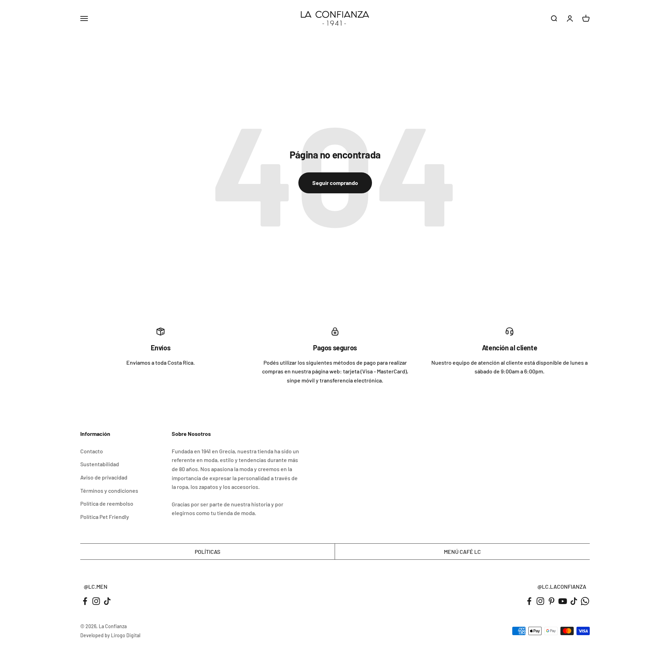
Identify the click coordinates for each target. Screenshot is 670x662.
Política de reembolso (106, 503)
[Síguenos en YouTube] (562, 601)
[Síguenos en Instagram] (96, 601)
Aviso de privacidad (103, 477)
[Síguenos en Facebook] (85, 601)
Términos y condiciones (109, 490)
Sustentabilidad (99, 464)
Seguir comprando (335, 182)
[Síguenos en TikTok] (107, 601)
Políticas (207, 551)
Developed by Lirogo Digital (110, 635)
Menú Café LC (462, 551)
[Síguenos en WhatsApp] (585, 601)
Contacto (91, 451)
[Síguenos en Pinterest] (551, 601)
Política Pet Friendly (104, 516)
